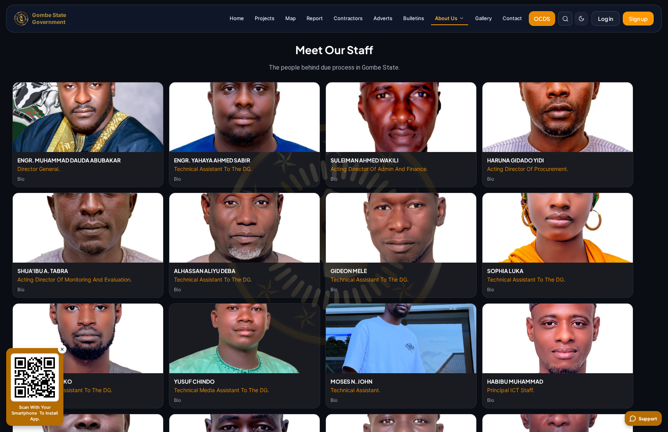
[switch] (581, 19)
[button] (88, 117)
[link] (41, 19)
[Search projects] (565, 19)
